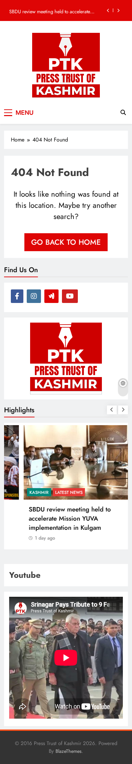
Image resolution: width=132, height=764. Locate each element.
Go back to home (66, 242)
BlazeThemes (69, 751)
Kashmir (21, 492)
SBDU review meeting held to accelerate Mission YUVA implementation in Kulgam (51, 10)
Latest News (51, 492)
